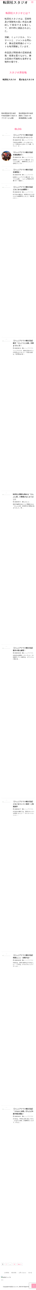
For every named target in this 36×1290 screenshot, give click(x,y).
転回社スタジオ (15, 2)
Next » (20, 1264)
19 (14, 1264)
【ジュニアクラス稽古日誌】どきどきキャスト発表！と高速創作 (23, 804)
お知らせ (26, 502)
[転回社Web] (6, 1280)
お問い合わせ (22, 1272)
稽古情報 (13, 1272)
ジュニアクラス (28, 140)
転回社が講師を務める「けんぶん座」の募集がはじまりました (23, 496)
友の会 (30, 1272)
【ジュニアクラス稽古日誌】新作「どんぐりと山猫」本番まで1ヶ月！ (23, 343)
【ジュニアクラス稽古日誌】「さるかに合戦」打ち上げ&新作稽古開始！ (23, 1111)
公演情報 (6, 1272)
